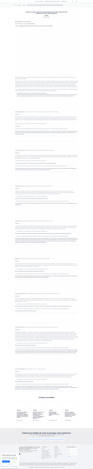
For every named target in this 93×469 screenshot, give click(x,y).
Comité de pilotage (45, 451)
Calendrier (56, 455)
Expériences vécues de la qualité (52, 1)
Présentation (56, 448)
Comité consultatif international (46, 455)
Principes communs (57, 450)
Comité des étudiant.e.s (45, 454)
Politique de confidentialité (6, 466)
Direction (43, 448)
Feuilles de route (39, 1)
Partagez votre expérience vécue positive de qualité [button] (54, 439)
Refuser (14, 461)
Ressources (64, 1)
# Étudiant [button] (46, 15)
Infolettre (55, 457)
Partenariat (56, 451)
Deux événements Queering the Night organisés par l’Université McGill (54, 414)
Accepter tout (6, 461)
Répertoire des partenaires (58, 454)
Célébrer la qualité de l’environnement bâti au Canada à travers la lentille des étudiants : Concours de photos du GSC (70, 414)
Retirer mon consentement (15, 466)
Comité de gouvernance (46, 450)
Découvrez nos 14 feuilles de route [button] (35, 439)
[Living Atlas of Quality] (22, 1)
